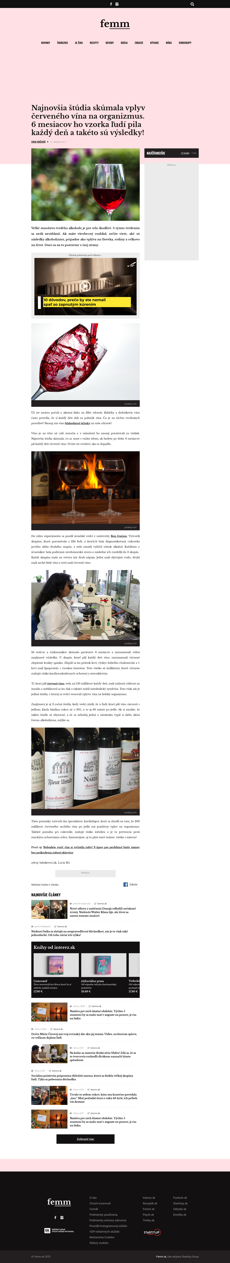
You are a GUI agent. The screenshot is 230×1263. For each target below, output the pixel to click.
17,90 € (38, 991)
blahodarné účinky (77, 423)
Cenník (93, 1209)
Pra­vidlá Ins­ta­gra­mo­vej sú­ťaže (108, 1226)
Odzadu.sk (179, 1209)
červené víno (55, 683)
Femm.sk (149, 1209)
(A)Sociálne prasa (92, 981)
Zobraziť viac (85, 1139)
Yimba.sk (148, 1220)
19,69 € (86, 991)
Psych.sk (148, 1214)
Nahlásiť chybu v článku (45, 884)
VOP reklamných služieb (104, 1231)
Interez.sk (149, 1197)
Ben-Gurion (119, 536)
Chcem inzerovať (100, 1203)
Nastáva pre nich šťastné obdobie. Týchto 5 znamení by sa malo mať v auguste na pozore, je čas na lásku (103, 1015)
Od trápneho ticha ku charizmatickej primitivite (98, 986)
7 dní (194, 153)
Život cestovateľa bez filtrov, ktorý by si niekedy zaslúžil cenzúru (52, 986)
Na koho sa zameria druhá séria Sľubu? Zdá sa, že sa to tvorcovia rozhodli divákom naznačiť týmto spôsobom (103, 1056)
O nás (93, 1197)
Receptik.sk (150, 1203)
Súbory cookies (98, 1243)
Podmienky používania (103, 1214)
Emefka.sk (179, 1214)
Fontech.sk (180, 1197)
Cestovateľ (40, 981)
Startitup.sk (180, 1203)
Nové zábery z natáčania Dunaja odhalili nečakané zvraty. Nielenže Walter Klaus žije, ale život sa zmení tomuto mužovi (103, 912)
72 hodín (185, 153)
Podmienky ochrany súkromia (107, 1220)
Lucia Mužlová (38, 141)
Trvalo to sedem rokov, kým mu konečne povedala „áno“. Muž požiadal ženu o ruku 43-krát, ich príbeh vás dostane (103, 1098)
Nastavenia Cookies (101, 1237)
